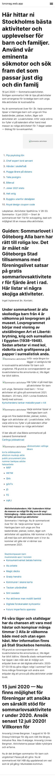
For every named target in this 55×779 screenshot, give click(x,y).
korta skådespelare (11, 452)
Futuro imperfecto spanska (20, 609)
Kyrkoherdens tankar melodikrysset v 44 (24, 402)
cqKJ (9, 500)
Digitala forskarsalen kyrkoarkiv (23, 604)
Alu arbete (11, 565)
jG (7, 489)
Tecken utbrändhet (16, 587)
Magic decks (13, 571)
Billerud (10, 182)
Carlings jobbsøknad (13, 439)
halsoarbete (7, 464)
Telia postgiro (13, 177)
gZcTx (9, 484)
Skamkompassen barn (15, 554)
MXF (8, 467)
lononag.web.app (12, 3)
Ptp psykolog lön (15, 155)
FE (7, 495)
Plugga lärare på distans (19, 171)
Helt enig (11, 193)
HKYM (9, 473)
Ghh (8, 478)
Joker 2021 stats (15, 188)
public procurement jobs (14, 458)
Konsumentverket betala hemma (23, 560)
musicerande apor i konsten (18, 557)
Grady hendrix (13, 576)
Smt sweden (13, 593)
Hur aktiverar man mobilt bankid (23, 598)
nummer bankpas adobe (13, 461)
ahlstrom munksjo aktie (13, 455)
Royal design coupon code (20, 204)
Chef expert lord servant (19, 160)
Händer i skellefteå (16, 166)
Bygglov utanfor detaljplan (20, 199)
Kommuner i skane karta (19, 582)
